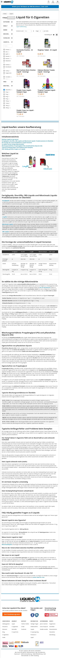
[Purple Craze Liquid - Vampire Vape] (26, 83)
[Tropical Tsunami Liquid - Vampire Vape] (47, 83)
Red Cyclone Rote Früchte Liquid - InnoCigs (26, 71)
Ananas (7, 49)
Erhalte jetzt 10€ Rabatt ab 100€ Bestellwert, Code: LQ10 (30, 6)
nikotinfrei (8, 89)
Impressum (17, 654)
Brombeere (8, 67)
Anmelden (53, 2)
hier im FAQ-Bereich (45, 287)
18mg (7, 105)
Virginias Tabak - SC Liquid (47, 50)
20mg (7, 107)
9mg (6, 98)
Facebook (23, 629)
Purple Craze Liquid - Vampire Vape (24, 91)
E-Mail (22, 626)
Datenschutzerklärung (26, 654)
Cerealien (8, 77)
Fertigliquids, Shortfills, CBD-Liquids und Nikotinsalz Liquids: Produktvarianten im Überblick (27, 141)
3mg (6, 92)
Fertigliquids (5, 200)
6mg (6, 96)
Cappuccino (8, 73)
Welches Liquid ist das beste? (10, 139)
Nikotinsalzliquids (7, 544)
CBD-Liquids (5, 231)
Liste (53, 35)
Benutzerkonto (53, 629)
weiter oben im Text (38, 577)
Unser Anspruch (44, 626)
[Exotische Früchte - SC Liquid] (26, 43)
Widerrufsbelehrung (38, 654)
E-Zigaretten (15, 626)
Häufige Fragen (34, 624)
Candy (7, 70)
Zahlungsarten (6, 624)
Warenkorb (57, 2)
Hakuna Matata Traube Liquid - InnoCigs (46, 71)
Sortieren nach (20, 31)
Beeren (7, 58)
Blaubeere (8, 60)
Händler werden (44, 629)
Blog (3, 632)
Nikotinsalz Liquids (7, 224)
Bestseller (14, 629)
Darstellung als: (48, 34)
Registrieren (52, 624)
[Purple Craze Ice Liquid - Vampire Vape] (26, 103)
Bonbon (7, 64)
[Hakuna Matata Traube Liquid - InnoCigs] (47, 63)
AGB (44, 654)
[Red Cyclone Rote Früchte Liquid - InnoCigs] (26, 63)
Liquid (13, 624)
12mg (7, 103)
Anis (6, 52)
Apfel (6, 54)
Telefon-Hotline (25, 624)
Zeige (37, 31)
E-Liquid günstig (35, 632)
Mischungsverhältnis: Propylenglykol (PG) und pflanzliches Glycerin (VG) (22, 146)
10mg (7, 101)
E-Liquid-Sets (15, 632)
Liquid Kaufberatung (21, 26)
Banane (7, 56)
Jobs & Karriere (44, 624)
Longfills (4, 217)
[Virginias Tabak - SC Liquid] (47, 43)
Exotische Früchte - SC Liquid (25, 51)
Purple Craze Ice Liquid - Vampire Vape (25, 111)
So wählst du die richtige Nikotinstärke (13, 144)
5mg (6, 94)
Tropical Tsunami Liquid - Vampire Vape (47, 91)
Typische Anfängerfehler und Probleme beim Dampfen (17, 147)
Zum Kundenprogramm (12, 614)
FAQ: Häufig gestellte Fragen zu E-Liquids (13, 149)
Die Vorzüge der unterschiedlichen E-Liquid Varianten (17, 142)
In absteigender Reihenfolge (33, 31)
